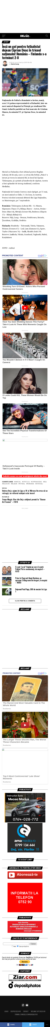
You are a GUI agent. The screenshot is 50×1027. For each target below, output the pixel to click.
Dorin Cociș (15, 64)
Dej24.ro (6, 484)
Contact (26, 1011)
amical (18, 482)
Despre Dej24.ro (16, 1011)
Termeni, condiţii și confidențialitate (26, 1014)
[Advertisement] (25, 16)
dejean (14, 484)
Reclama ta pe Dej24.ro (38, 1011)
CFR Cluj (26, 482)
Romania (30, 484)
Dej (45, 482)
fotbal (22, 484)
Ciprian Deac (37, 482)
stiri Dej (39, 484)
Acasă (6, 1011)
